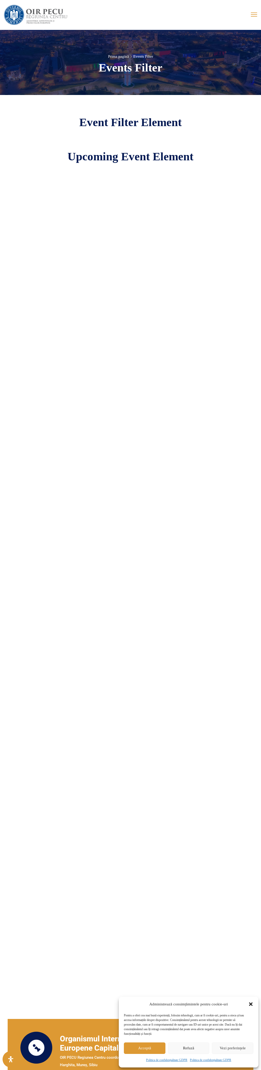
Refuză (188, 1048)
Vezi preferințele (233, 1048)
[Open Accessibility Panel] (11, 1059)
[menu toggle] (254, 14)
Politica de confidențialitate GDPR (166, 1060)
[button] (250, 1004)
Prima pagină (118, 56)
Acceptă (144, 1048)
